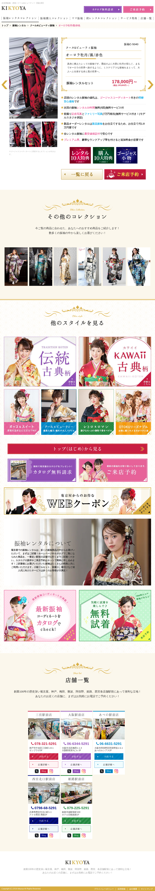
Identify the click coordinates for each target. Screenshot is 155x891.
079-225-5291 (78, 808)
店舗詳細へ (44, 765)
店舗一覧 (146, 18)
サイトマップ (147, 889)
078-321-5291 (46, 744)
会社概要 (133, 889)
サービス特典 (128, 18)
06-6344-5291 (78, 744)
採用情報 (121, 889)
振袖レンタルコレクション (20, 18)
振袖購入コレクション (54, 18)
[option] (33, 78)
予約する (44, 757)
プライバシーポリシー (104, 889)
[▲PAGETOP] (147, 883)
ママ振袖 (77, 18)
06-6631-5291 (111, 744)
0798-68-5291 (46, 808)
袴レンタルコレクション (101, 18)
